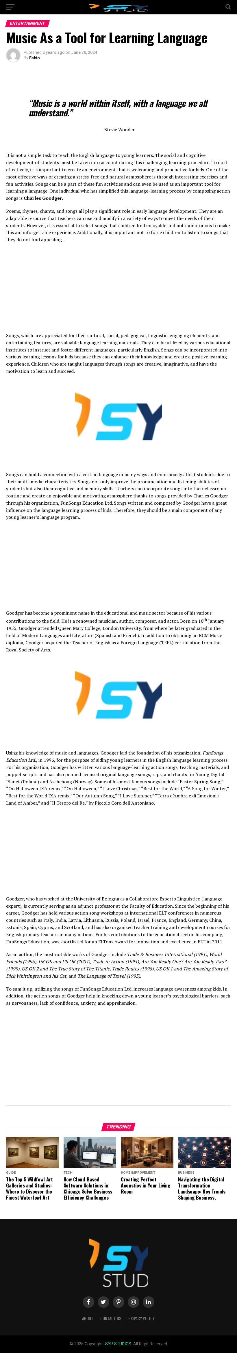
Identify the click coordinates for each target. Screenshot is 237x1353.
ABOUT (87, 1318)
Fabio (34, 58)
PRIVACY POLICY (141, 1318)
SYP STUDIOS (118, 1343)
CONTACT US (110, 1318)
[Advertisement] (118, 289)
